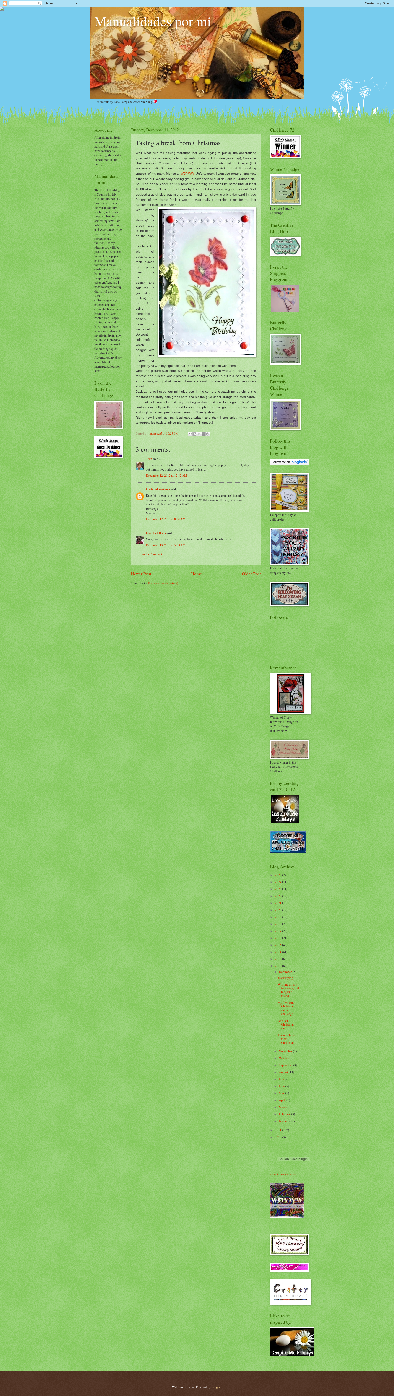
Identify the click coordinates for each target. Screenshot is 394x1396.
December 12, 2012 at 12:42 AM (166, 475)
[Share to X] (199, 434)
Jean (149, 459)
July (282, 1079)
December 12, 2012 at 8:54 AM (165, 519)
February (285, 1114)
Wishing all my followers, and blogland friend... (288, 990)
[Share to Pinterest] (207, 434)
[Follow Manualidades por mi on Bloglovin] (289, 464)
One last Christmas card (286, 1024)
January (284, 1121)
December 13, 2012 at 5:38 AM (165, 545)
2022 (278, 896)
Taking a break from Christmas (287, 1039)
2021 (278, 903)
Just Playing (285, 978)
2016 (278, 938)
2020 (278, 910)
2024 (278, 882)
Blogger (217, 1387)
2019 (278, 917)
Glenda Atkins (156, 533)
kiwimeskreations (158, 489)
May (282, 1093)
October (284, 1058)
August (284, 1072)
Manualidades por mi (152, 21)
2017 (278, 931)
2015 (278, 945)
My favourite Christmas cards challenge (286, 1008)
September (286, 1065)
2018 (278, 924)
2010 (278, 1137)
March (283, 1107)
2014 (278, 952)
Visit (283, 1174)
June (282, 1086)
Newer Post (141, 573)
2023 (278, 889)
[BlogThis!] (194, 434)
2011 (278, 1130)
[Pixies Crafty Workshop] (285, 310)
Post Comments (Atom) (163, 583)
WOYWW (187, 173)
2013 (278, 959)
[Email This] (190, 434)
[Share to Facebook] (203, 434)
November (286, 1051)
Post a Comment (151, 554)
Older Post (251, 573)
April (282, 1100)
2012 (278, 966)
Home (196, 573)
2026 (278, 875)
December (286, 972)
